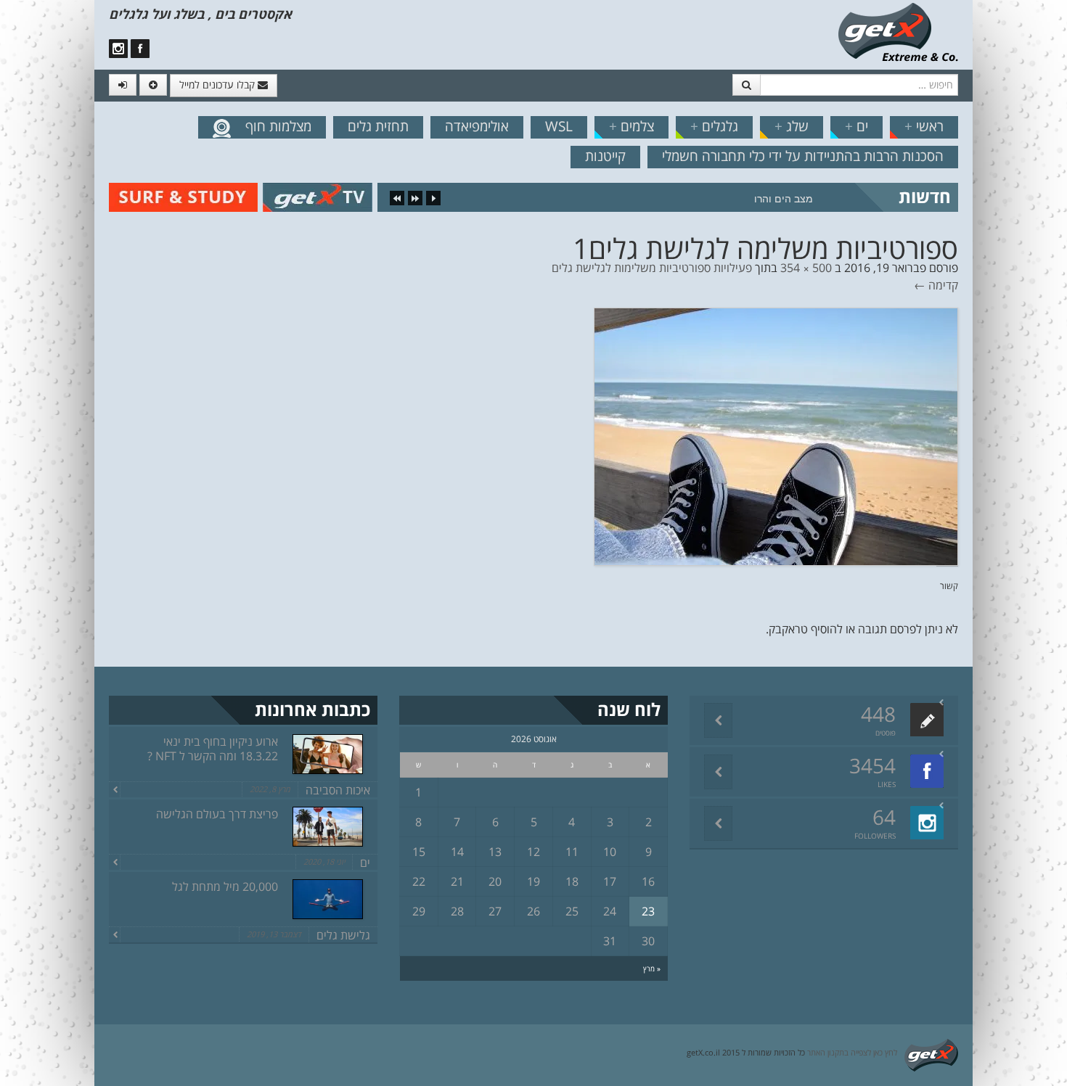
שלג (791, 126)
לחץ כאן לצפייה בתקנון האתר (852, 1052)
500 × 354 (806, 268)
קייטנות (605, 156)
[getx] (898, 31)
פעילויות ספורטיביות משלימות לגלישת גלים (652, 268)
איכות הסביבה (338, 790)
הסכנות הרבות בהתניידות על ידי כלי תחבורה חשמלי (803, 156)
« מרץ (652, 968)
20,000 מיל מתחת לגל (225, 886)
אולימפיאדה (477, 126)
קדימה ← (936, 285)
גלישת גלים (343, 935)
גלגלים (714, 126)
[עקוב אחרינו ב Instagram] (118, 48)
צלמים (631, 126)
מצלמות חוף (278, 126)
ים (856, 126)
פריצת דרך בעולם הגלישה (217, 814)
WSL (559, 126)
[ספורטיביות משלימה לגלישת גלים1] (776, 435)
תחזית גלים (378, 126)
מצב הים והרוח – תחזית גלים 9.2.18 (733, 199)
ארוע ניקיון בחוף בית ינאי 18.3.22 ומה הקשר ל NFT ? (212, 748)
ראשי (924, 126)
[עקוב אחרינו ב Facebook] (140, 48)
